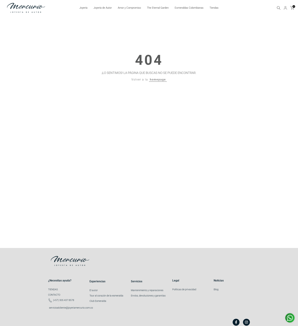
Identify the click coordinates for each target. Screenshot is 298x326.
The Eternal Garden (158, 7)
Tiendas (214, 7)
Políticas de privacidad (184, 289)
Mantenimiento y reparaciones (147, 290)
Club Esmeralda (98, 301)
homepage (158, 79)
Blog (216, 289)
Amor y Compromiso (129, 7)
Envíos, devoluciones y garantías (148, 295)
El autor (94, 290)
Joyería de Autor (102, 7)
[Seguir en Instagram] (246, 322)
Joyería (83, 7)
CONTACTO (54, 294)
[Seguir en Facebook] (236, 322)
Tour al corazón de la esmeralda (106, 295)
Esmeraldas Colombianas (189, 7)
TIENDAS (53, 289)
